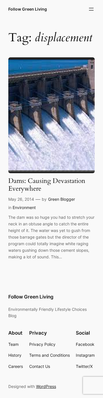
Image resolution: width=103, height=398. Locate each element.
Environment (24, 207)
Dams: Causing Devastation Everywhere (46, 185)
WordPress (46, 386)
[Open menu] (91, 9)
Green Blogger (61, 199)
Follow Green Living (27, 9)
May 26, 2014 (21, 199)
